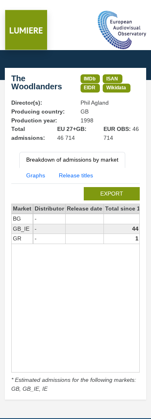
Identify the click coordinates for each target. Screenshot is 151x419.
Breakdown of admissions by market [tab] (72, 159)
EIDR (89, 87)
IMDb (89, 78)
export (111, 193)
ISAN (112, 78)
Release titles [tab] (76, 175)
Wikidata (116, 87)
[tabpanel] (75, 290)
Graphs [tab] (35, 175)
